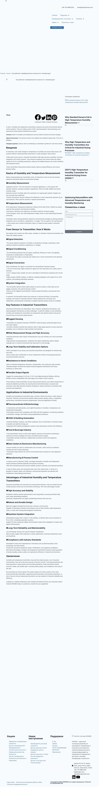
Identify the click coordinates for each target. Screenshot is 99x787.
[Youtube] (78, 777)
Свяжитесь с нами (68, 22)
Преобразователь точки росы (61, 19)
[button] (38, 118)
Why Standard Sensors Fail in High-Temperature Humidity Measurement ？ (78, 120)
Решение (79, 19)
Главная (54, 15)
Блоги (9, 73)
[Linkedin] (74, 777)
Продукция (63, 15)
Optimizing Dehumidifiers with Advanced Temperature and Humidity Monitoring (79, 200)
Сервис (54, 22)
